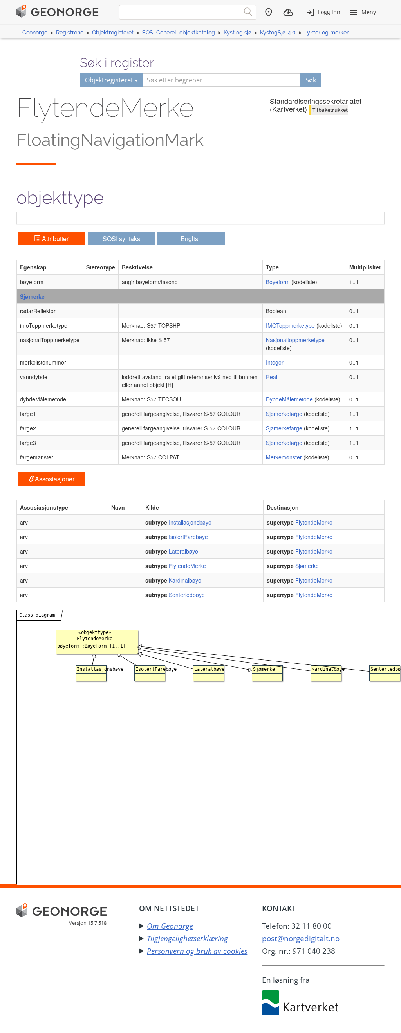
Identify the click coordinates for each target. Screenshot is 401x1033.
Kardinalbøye (185, 580)
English (191, 238)
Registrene (69, 32)
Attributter (54, 238)
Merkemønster (284, 457)
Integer (275, 362)
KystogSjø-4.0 (278, 32)
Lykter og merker (326, 32)
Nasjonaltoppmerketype (295, 340)
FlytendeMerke (313, 522)
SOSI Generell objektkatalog (178, 32)
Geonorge (34, 32)
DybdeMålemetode (289, 399)
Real (271, 377)
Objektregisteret (113, 32)
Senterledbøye (187, 595)
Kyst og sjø (237, 32)
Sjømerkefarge (284, 414)
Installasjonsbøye (190, 522)
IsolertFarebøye (188, 537)
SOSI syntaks (121, 238)
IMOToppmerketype (290, 325)
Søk (310, 80)
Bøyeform (278, 282)
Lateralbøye (183, 551)
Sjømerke (32, 296)
